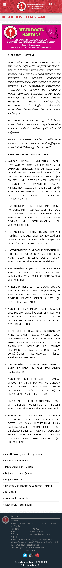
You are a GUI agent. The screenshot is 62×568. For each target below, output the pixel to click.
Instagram (31, 555)
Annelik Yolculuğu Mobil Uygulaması (23, 454)
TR (50, 3)
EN (55, 3)
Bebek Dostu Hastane (16, 460)
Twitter (25, 555)
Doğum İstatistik (13, 479)
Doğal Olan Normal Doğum (19, 466)
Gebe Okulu (11, 492)
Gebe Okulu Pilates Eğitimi (18, 504)
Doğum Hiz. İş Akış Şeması (18, 473)
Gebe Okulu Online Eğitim (18, 498)
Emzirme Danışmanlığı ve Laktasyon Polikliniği (28, 485)
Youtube (37, 555)
